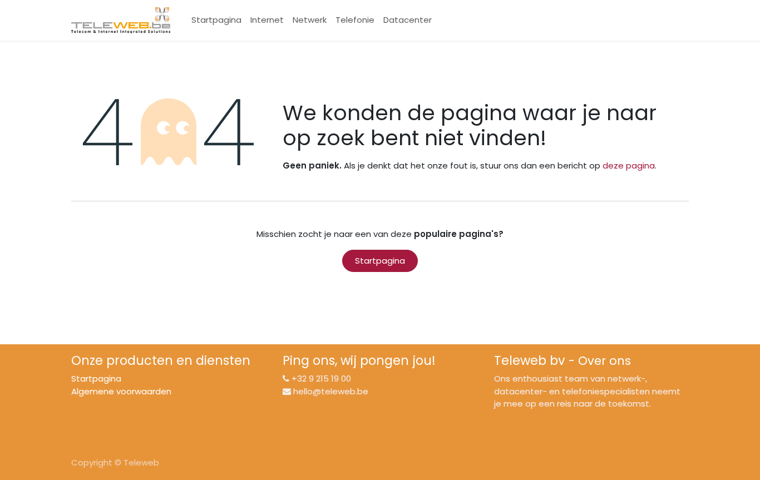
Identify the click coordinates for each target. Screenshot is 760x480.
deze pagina (629, 165)
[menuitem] (216, 20)
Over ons (604, 361)
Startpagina (380, 260)
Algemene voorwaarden (121, 391)
